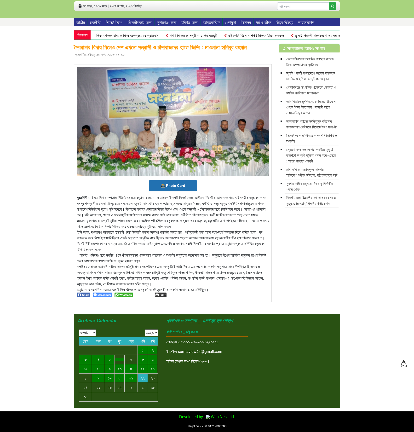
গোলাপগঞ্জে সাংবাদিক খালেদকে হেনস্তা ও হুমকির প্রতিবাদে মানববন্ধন (311, 90)
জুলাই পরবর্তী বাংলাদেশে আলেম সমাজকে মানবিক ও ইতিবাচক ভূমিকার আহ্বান (310, 75)
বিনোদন (246, 22)
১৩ (119, 368)
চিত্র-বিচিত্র (284, 22)
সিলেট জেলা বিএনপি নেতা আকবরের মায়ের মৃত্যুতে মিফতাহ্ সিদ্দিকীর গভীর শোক (311, 200)
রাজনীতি (95, 22)
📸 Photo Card (173, 185)
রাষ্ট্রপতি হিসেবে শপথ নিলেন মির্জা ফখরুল (255, 35)
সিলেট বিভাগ (114, 22)
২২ (143, 378)
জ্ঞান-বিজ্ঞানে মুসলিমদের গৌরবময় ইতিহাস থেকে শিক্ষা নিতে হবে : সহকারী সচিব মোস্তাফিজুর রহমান (310, 106)
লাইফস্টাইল (306, 22)
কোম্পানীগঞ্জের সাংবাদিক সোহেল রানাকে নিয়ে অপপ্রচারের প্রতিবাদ (113, 35)
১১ (98, 368)
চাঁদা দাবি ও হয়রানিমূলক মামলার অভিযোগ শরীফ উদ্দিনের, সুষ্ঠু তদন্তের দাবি (311, 172)
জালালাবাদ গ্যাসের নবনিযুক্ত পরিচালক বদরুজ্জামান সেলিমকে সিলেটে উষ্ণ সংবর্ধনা (311, 124)
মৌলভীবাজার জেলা (139, 22)
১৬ (153, 368)
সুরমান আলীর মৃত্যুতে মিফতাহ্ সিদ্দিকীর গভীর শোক (309, 186)
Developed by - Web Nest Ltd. (207, 417)
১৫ (142, 368)
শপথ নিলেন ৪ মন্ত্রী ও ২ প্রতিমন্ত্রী (192, 35)
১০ (85, 368)
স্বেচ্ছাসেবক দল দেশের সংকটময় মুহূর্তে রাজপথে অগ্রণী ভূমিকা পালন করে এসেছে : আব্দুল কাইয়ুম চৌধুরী (311, 155)
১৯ (110, 378)
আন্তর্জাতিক (211, 22)
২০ (119, 378)
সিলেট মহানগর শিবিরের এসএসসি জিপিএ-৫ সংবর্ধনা (311, 138)
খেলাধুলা (230, 22)
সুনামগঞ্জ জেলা (166, 22)
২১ (131, 378)
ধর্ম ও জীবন (263, 22)
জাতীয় (80, 22)
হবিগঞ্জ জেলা (189, 22)
